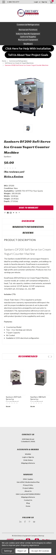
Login (36, 2)
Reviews (28, 232)
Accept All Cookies (40, 550)
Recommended (28, 356)
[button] (28, 24)
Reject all (21, 550)
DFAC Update (28, 479)
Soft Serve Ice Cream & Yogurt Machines (19, 63)
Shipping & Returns (28, 463)
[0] (49, 2)
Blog (28, 503)
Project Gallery (28, 488)
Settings (8, 550)
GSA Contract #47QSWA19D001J (28, 494)
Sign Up (44, 2)
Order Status (28, 460)
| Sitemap (41, 536)
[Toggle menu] (3, 3)
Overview (28, 221)
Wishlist (28, 454)
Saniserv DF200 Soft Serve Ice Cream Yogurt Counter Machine (26, 65)
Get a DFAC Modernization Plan (28, 482)
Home (4, 61)
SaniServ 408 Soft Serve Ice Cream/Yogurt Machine (38, 400)
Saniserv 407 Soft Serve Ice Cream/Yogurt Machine (13, 400)
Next (51, 356)
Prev (48, 356)
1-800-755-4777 (13, 2)
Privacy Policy (28, 485)
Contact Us (28, 500)
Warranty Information (28, 227)
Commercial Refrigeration (18, 61)
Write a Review (13, 176)
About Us (28, 491)
